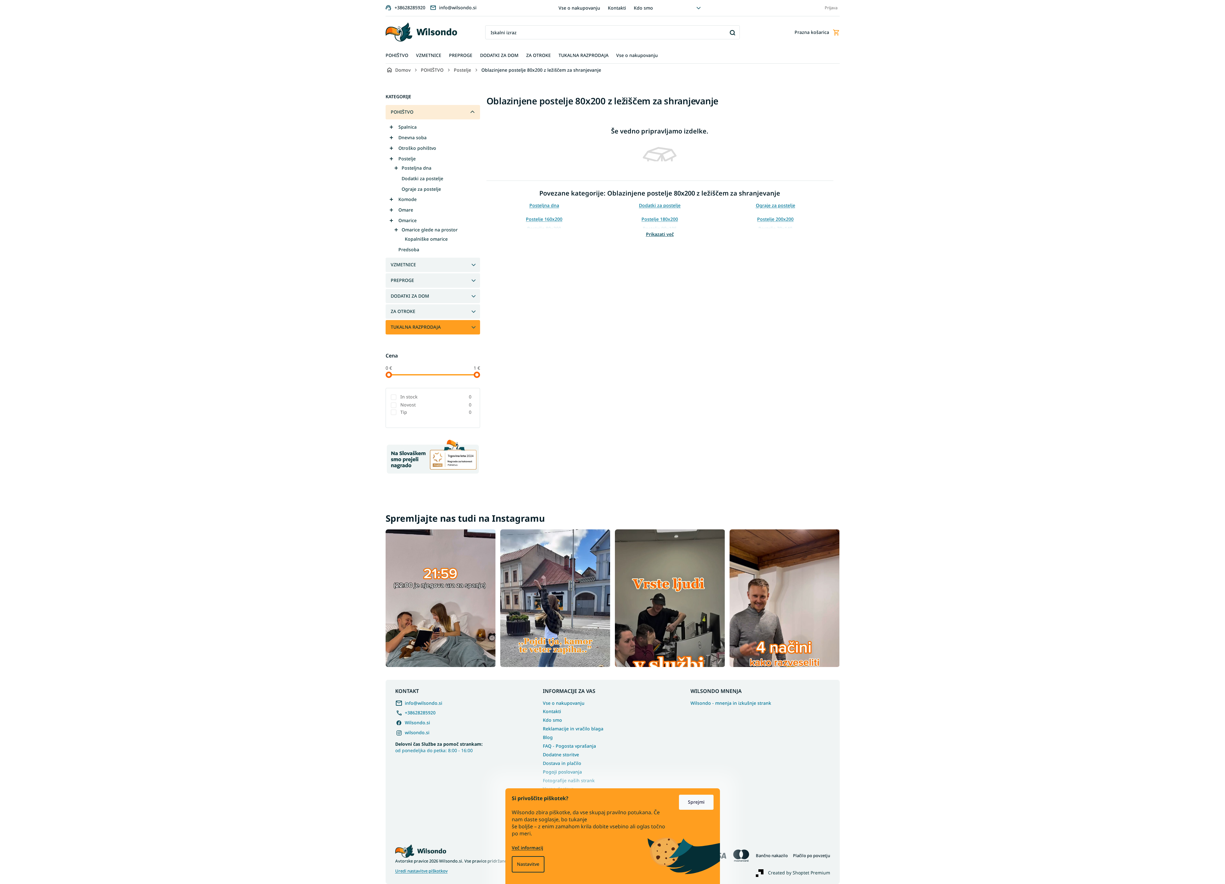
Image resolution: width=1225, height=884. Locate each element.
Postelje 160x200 (544, 219)
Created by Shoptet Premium (799, 873)
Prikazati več (660, 234)
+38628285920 (420, 713)
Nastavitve (528, 864)
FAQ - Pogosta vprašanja (569, 746)
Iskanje (732, 32)
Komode (407, 199)
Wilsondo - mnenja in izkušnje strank (730, 703)
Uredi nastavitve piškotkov (421, 871)
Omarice (407, 220)
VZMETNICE (403, 264)
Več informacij (527, 848)
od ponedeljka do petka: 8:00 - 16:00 (439, 747)
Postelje (407, 159)
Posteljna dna (416, 168)
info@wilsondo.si (423, 703)
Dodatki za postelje (422, 178)
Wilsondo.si (417, 722)
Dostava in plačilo (562, 763)
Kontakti (617, 8)
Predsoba (408, 249)
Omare (405, 210)
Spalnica (407, 127)
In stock (436, 397)
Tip (436, 412)
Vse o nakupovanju (579, 8)
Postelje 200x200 (775, 219)
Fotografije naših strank (569, 780)
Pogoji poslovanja (562, 772)
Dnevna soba (412, 137)
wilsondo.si (417, 732)
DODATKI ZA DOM (410, 296)
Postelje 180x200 (659, 219)
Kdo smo (643, 8)
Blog (548, 737)
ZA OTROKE (403, 311)
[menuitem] (397, 55)
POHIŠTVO (402, 112)
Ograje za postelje (421, 189)
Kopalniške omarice (426, 239)
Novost (436, 405)
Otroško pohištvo (417, 148)
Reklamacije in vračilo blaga (573, 729)
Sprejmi (696, 802)
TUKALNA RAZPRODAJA (416, 327)
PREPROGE (402, 280)
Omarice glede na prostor (430, 230)
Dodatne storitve (561, 754)
